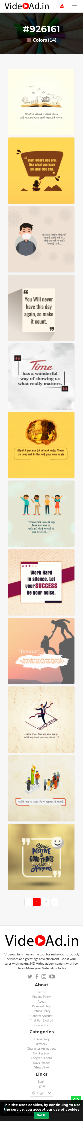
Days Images (41, 1063)
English (41, 1093)
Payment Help (41, 1006)
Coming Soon (41, 1053)
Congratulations (41, 1058)
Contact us (41, 1025)
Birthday (41, 1044)
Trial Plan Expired (41, 1020)
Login (41, 1081)
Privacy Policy (41, 996)
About (42, 1001)
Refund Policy (41, 1011)
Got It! (41, 1115)
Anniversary (41, 1039)
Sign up (41, 1086)
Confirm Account (41, 1016)
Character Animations (41, 1048)
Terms (41, 992)
